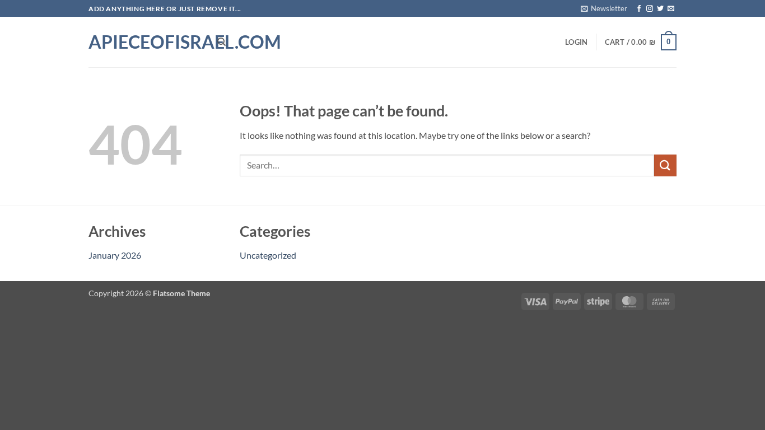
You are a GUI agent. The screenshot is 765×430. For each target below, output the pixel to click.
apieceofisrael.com (144, 42)
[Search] (221, 42)
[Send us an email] (671, 9)
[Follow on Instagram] (649, 9)
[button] (604, 8)
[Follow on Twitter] (660, 9)
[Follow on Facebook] (639, 9)
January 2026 (114, 255)
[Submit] (665, 165)
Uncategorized (268, 255)
